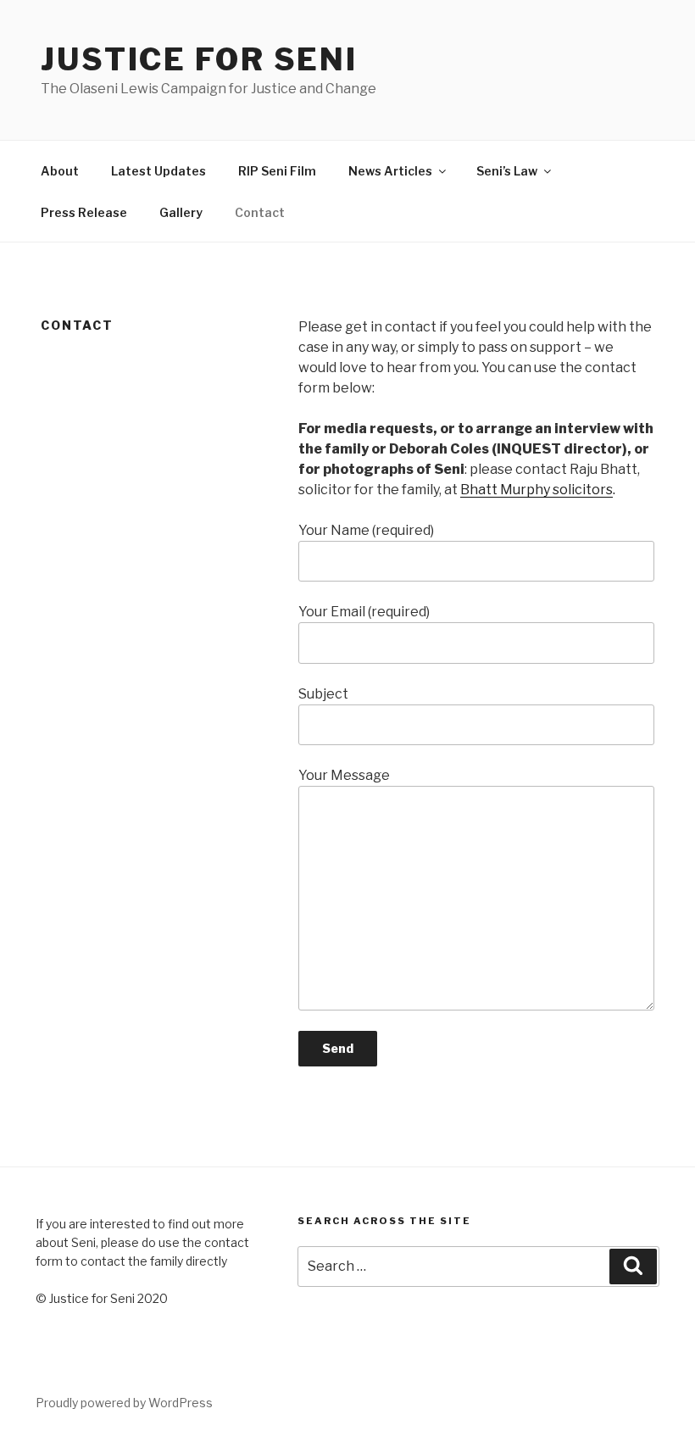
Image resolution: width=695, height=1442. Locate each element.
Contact (260, 212)
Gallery (181, 212)
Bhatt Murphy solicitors (536, 490)
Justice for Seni (199, 59)
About (60, 171)
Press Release (84, 212)
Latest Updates (158, 171)
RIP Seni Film (277, 171)
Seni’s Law (506, 171)
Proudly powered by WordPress (124, 1402)
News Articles (390, 171)
